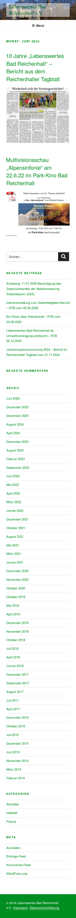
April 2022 (13, 493)
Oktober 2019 (15, 596)
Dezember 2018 (17, 622)
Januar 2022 (14, 510)
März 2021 (13, 553)
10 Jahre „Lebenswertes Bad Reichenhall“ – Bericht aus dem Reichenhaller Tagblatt (35, 67)
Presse (11, 821)
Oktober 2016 (15, 726)
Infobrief (11, 812)
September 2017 (17, 683)
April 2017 (13, 709)
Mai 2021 (12, 545)
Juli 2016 (12, 734)
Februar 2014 (15, 778)
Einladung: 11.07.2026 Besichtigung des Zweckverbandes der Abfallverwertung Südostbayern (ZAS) (33, 288)
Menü (40, 25)
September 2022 (17, 467)
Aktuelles (12, 804)
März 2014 (13, 769)
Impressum (20, 908)
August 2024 (15, 424)
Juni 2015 (13, 752)
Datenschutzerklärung (44, 908)
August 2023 (15, 450)
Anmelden (13, 847)
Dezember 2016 (17, 717)
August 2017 (15, 691)
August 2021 (15, 536)
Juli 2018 (12, 648)
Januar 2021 (14, 562)
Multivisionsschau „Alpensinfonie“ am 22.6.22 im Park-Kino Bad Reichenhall (36, 171)
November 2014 (17, 760)
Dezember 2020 (17, 571)
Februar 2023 (15, 459)
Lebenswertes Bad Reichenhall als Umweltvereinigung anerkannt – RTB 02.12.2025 (31, 335)
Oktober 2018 (15, 640)
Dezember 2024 (17, 415)
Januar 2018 (14, 665)
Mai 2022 (12, 484)
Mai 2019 (12, 605)
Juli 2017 (12, 700)
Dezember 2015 (17, 743)
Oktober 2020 (15, 588)
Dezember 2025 (17, 407)
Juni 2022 (13, 476)
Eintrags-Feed (16, 856)
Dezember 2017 (17, 674)
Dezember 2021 (17, 519)
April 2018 (13, 657)
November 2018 (17, 631)
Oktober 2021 (15, 528)
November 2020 (17, 579)
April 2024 (13, 433)
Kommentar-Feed (18, 865)
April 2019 (13, 614)
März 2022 (13, 502)
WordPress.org (16, 873)
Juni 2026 (13, 398)
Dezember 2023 (17, 441)
